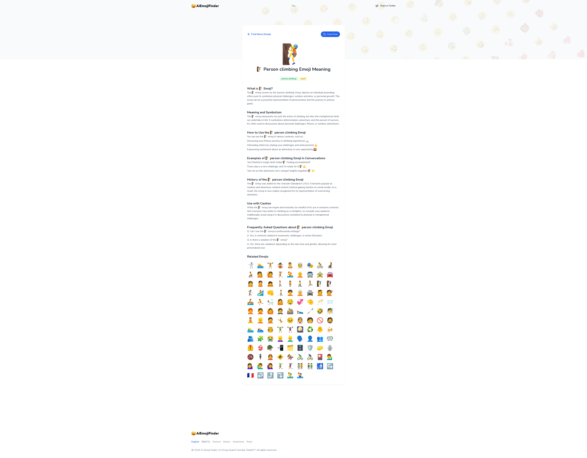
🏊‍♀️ (260, 330)
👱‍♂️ (290, 339)
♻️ (310, 330)
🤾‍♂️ (280, 366)
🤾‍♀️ (290, 366)
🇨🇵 (250, 375)
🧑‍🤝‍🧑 (300, 366)
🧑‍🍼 (290, 265)
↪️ (330, 366)
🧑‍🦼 (330, 265)
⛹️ (260, 302)
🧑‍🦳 (300, 293)
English (195, 441)
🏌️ (250, 293)
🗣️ (300, 339)
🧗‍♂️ (320, 284)
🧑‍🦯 (280, 293)
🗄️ (300, 348)
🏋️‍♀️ (290, 330)
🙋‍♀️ (270, 366)
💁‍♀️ (250, 366)
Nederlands (238, 441)
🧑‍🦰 (250, 311)
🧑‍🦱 (290, 293)
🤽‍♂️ (290, 375)
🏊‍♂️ (250, 330)
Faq (293, 5)
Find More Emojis (261, 34)
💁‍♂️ (330, 357)
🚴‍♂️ (300, 357)
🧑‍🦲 (300, 275)
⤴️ (270, 375)
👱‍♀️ (280, 339)
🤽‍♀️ (300, 375)
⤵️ (280, 375)
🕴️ (260, 357)
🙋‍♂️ (260, 366)
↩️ (260, 375)
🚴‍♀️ (310, 357)
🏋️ (270, 265)
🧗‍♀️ (330, 284)
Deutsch (217, 441)
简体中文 (206, 441)
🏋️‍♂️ (280, 330)
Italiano (226, 441)
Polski (249, 441)
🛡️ (310, 348)
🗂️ (290, 348)
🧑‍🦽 (250, 275)
